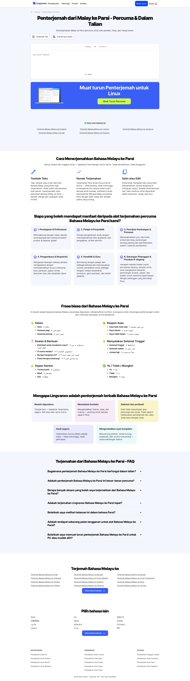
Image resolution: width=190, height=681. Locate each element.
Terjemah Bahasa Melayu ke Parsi (130, 582)
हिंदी (118, 628)
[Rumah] (32, 12)
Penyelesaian (53, 3)
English (120, 621)
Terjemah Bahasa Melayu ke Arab (44, 574)
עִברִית (76, 628)
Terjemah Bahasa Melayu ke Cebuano (46, 578)
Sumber (83, 3)
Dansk (76, 621)
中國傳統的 (35, 621)
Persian (102, 46)
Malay (88, 46)
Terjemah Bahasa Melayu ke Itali (51, 133)
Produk (75, 3)
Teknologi (65, 3)
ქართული (78, 624)
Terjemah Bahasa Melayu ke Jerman (94, 129)
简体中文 (120, 617)
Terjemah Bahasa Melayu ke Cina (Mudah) (91, 578)
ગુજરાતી (34, 628)
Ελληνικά (121, 624)
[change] (95, 47)
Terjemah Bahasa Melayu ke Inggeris (51, 129)
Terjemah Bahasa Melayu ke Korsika (45, 582)
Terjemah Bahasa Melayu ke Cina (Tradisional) (135, 578)
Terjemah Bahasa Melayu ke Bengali (88, 574)
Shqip (33, 617)
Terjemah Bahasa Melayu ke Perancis (94, 133)
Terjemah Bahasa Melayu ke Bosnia (131, 574)
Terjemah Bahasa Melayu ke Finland (45, 585)
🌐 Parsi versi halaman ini (95, 123)
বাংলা (75, 617)
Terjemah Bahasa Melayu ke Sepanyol (137, 129)
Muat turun (141, 3)
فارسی (33, 624)
